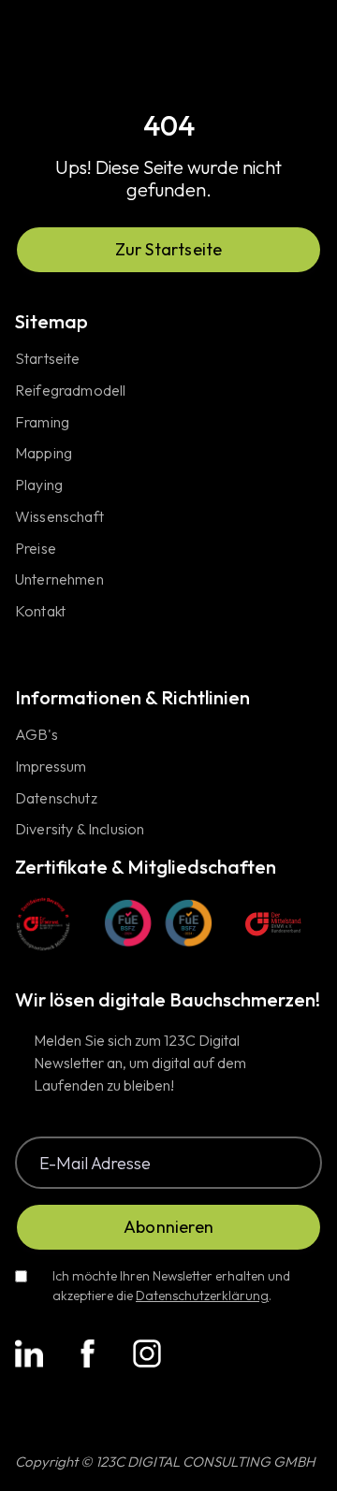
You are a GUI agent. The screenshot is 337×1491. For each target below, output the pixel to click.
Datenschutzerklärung (202, 1295)
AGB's (36, 735)
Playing (39, 485)
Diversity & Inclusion (79, 829)
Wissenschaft (59, 517)
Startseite (48, 359)
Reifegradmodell (70, 391)
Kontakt (40, 611)
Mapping (43, 453)
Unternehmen (59, 580)
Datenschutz (56, 798)
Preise (35, 549)
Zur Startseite (169, 249)
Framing (42, 422)
